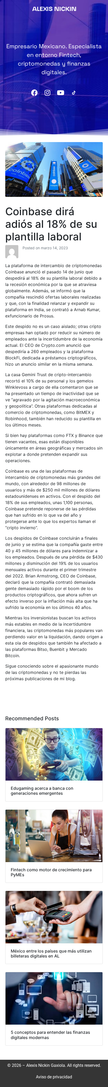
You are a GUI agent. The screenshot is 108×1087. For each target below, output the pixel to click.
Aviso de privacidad (54, 1076)
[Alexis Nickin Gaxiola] (54, 8)
